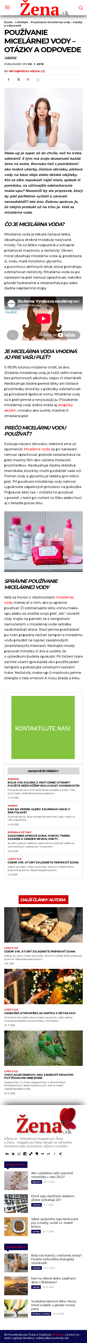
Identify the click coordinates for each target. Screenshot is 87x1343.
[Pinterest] (28, 80)
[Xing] (60, 1154)
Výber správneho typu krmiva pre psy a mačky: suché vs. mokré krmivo (54, 1223)
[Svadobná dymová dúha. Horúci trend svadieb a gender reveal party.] (16, 1308)
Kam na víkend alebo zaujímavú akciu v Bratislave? (39, 810)
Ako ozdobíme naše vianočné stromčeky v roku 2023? (52, 1175)
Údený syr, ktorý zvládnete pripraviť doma (43, 862)
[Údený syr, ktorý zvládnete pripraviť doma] (43, 924)
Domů (8, 22)
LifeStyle (10, 58)
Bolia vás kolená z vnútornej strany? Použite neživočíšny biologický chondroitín (43, 784)
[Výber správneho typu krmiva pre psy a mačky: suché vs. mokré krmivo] (16, 1226)
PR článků (58, 1334)
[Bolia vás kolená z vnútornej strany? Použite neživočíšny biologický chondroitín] (16, 1263)
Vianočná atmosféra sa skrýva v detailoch (39, 1013)
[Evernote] (37, 1154)
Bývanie (37, 1181)
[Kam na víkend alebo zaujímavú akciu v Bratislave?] (16, 1286)
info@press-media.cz (27, 71)
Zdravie (13, 779)
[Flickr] (43, 1154)
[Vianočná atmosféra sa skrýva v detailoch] (43, 986)
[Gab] (49, 1154)
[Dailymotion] (25, 1154)
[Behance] (7, 1154)
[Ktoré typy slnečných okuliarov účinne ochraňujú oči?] (16, 1203)
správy (13, 805)
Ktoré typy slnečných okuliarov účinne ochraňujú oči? (53, 1198)
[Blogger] (13, 1154)
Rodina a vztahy (19, 832)
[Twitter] (18, 80)
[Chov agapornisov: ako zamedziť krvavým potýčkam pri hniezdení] (43, 1048)
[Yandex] (54, 1154)
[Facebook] (8, 80)
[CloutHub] (19, 1154)
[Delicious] (31, 1154)
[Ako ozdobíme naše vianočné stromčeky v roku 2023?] (16, 1180)
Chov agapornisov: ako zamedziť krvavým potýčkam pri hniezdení (38, 1076)
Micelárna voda (37, 449)
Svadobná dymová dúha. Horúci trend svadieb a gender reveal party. (39, 837)
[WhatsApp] (37, 80)
